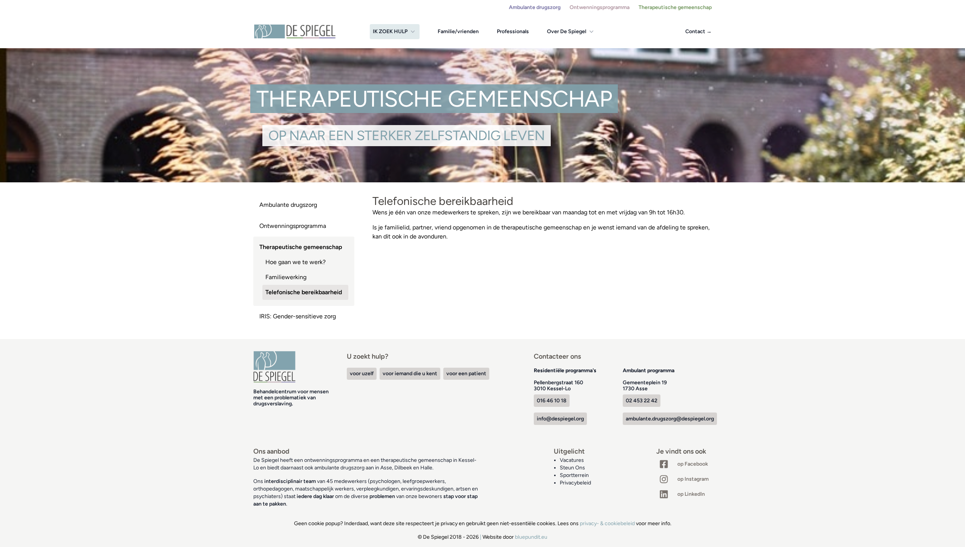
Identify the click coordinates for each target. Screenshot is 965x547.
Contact (698, 31)
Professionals (513, 31)
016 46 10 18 (552, 400)
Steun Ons (572, 467)
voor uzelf (362, 373)
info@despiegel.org (560, 419)
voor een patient (466, 373)
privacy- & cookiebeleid (607, 523)
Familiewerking (285, 277)
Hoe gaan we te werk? (295, 262)
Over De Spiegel (566, 31)
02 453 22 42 (641, 400)
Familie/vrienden (458, 31)
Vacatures (572, 460)
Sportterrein (574, 475)
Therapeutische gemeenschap (675, 7)
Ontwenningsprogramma (600, 7)
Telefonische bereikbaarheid (303, 292)
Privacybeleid (575, 483)
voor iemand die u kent (410, 373)
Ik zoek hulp (390, 31)
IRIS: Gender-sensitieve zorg (297, 316)
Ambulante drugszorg (535, 7)
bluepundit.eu (531, 537)
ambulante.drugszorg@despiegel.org (670, 419)
